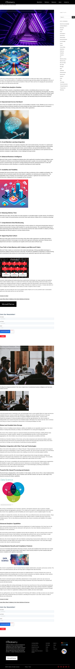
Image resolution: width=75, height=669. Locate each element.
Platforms (47, 2)
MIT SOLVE (62, 64)
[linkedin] (59, 667)
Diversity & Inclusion (63, 39)
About (60, 2)
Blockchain (62, 27)
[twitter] (66, 667)
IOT (60, 56)
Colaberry (10, 666)
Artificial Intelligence (63, 25)
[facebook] (69, 667)
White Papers (48, 645)
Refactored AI (62, 74)
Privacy (26, 666)
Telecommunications (64, 84)
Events (61, 43)
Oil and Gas (62, 70)
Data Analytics (62, 33)
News (61, 68)
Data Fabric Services (35, 645)
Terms (29, 666)
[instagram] (61, 667)
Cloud (61, 31)
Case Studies (48, 643)
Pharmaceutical (63, 72)
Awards (54, 645)
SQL (60, 80)
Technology (62, 82)
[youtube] (64, 667)
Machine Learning (63, 58)
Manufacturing (62, 60)
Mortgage (61, 66)
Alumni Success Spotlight (64, 23)
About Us (54, 643)
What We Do (39, 2)
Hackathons (62, 49)
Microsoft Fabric (63, 62)
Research (61, 76)
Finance (61, 45)
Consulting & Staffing (35, 643)
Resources (54, 2)
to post (63, 12)
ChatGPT (61, 29)
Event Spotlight (62, 41)
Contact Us (66, 2)
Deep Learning (62, 37)
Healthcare (62, 51)
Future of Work (62, 47)
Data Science (62, 35)
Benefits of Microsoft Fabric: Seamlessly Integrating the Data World (20, 11)
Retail (61, 78)
